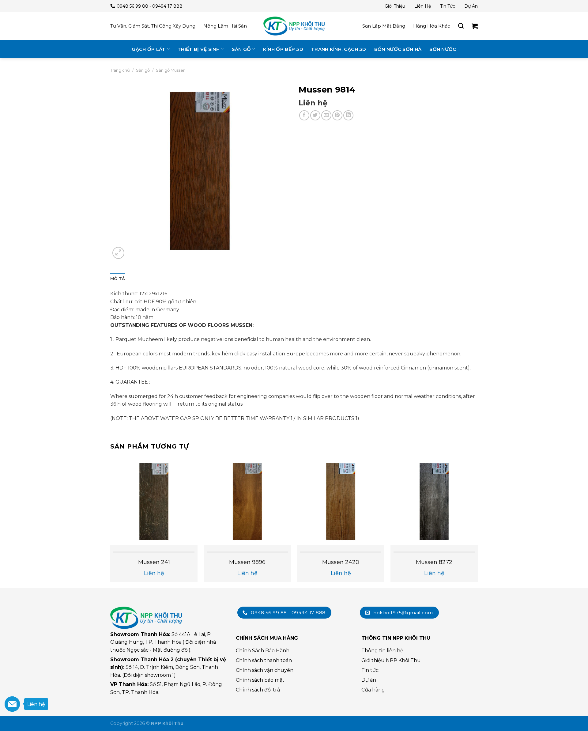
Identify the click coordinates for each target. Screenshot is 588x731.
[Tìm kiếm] (461, 26)
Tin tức (447, 6)
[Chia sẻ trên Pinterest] (337, 115)
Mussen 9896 (247, 562)
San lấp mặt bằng (383, 26)
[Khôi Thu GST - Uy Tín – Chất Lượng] (294, 26)
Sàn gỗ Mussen (171, 70)
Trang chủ (120, 70)
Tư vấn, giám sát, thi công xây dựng (152, 26)
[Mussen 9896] (247, 501)
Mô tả (117, 278)
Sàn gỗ (241, 49)
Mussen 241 (154, 562)
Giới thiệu (395, 6)
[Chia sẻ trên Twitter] (315, 115)
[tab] (117, 279)
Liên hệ (422, 6)
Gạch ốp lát (148, 49)
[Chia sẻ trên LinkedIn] (348, 115)
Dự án (471, 6)
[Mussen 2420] (340, 501)
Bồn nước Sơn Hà (398, 49)
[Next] (477, 522)
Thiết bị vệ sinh (199, 49)
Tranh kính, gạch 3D (338, 49)
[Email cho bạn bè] (326, 115)
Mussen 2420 (340, 562)
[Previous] (110, 522)
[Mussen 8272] (434, 501)
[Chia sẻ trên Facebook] (304, 115)
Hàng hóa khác (431, 26)
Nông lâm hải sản (225, 26)
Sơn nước (442, 49)
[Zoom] (118, 253)
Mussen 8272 (434, 562)
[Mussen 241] (154, 501)
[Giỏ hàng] (475, 26)
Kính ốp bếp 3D (283, 49)
